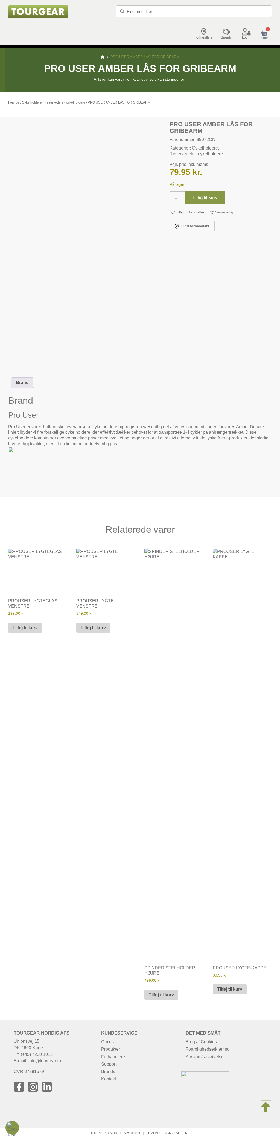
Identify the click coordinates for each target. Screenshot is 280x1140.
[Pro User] (28, 451)
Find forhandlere (194, 226)
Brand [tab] (22, 382)
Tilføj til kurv (205, 197)
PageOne (182, 1133)
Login (246, 37)
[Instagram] (33, 1087)
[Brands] (226, 32)
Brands (226, 37)
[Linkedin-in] (47, 1087)
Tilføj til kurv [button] (25, 627)
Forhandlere (203, 37)
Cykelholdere (32, 102)
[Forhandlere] (203, 32)
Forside (13, 102)
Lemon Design (158, 1133)
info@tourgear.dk (45, 1061)
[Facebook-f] (19, 1087)
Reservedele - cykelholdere (64, 102)
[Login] (246, 32)
